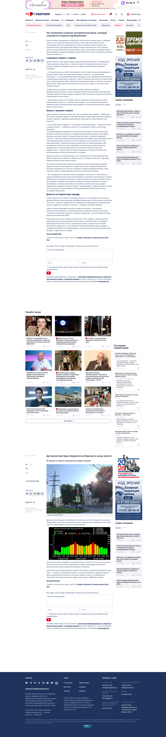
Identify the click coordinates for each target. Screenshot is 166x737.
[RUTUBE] (43, 683)
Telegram (80, 238)
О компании (68, 683)
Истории (55, 20)
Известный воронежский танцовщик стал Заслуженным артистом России (37, 411)
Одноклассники (98, 238)
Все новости (68, 421)
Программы (132, 20)
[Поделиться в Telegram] (34, 60)
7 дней (124, 104)
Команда (82, 687)
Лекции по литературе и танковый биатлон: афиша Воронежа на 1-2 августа (95, 411)
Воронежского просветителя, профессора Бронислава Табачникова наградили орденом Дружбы (37, 375)
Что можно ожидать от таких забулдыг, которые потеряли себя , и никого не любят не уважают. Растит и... (127, 440)
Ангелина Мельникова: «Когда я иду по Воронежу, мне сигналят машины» (128, 113)
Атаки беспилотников (54, 25)
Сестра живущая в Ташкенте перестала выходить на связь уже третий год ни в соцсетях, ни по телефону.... (127, 421)
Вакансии (67, 687)
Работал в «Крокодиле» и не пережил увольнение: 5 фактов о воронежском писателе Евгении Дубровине (39, 341)
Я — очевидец (68, 20)
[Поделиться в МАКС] (38, 60)
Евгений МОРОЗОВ (53, 581)
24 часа (118, 104)
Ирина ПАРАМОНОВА (53, 234)
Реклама (82, 691)
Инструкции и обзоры (87, 20)
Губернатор (105, 25)
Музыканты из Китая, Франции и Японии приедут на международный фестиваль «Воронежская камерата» (67, 341)
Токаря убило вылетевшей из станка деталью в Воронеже (126, 395)
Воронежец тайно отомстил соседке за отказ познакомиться (126, 432)
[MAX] (47, 683)
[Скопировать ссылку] (42, 60)
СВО (68, 25)
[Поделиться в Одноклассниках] (30, 60)
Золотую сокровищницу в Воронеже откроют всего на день (96, 340)
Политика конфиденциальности (37, 689)
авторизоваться (103, 281)
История (67, 691)
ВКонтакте (88, 238)
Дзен (106, 238)
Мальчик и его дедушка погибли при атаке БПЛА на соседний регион (128, 136)
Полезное (103, 20)
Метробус (129, 25)
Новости (29, 20)
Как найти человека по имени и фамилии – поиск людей (125, 414)
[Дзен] (26, 683)
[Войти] (116, 14)
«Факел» (118, 25)
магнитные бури (33, 481)
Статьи (121, 20)
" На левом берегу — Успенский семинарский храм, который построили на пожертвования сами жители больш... (127, 363)
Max (47, 240)
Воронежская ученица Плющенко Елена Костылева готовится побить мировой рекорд (126, 374)
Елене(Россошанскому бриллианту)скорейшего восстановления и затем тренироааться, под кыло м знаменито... (124, 384)
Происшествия (42, 20)
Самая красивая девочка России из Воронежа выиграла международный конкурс (129, 124)
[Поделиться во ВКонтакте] (27, 60)
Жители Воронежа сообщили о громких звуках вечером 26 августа (128, 147)
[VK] (35, 683)
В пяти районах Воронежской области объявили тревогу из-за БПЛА (128, 159)
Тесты (113, 20)
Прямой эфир (136, 14)
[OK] (39, 683)
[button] (139, 25)
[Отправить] (48, 273)
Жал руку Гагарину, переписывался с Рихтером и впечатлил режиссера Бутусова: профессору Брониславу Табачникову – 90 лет (97, 376)
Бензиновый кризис (34, 25)
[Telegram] (31, 683)
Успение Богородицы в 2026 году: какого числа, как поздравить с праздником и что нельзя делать (125, 354)
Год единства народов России (85, 25)
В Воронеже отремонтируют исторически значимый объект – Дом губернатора (68, 411)
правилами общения (71, 279)
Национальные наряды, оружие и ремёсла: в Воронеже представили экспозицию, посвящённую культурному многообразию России (67, 376)
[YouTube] (52, 683)
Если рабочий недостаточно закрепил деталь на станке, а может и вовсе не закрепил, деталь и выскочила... (127, 403)
